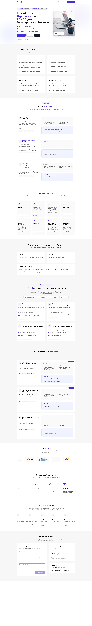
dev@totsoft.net (55, 553)
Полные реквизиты (55, 570)
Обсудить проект (71, 1)
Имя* (20, 551)
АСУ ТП (44, 1)
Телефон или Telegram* (37, 557)
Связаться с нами (21, 35)
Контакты (54, 1)
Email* (20, 557)
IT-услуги (39, 1)
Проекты (49, 1)
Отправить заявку (40, 572)
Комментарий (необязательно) (25, 562)
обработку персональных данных (25, 571)
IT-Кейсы (30, 35)
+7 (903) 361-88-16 (63, 1)
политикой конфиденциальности (25, 573)
